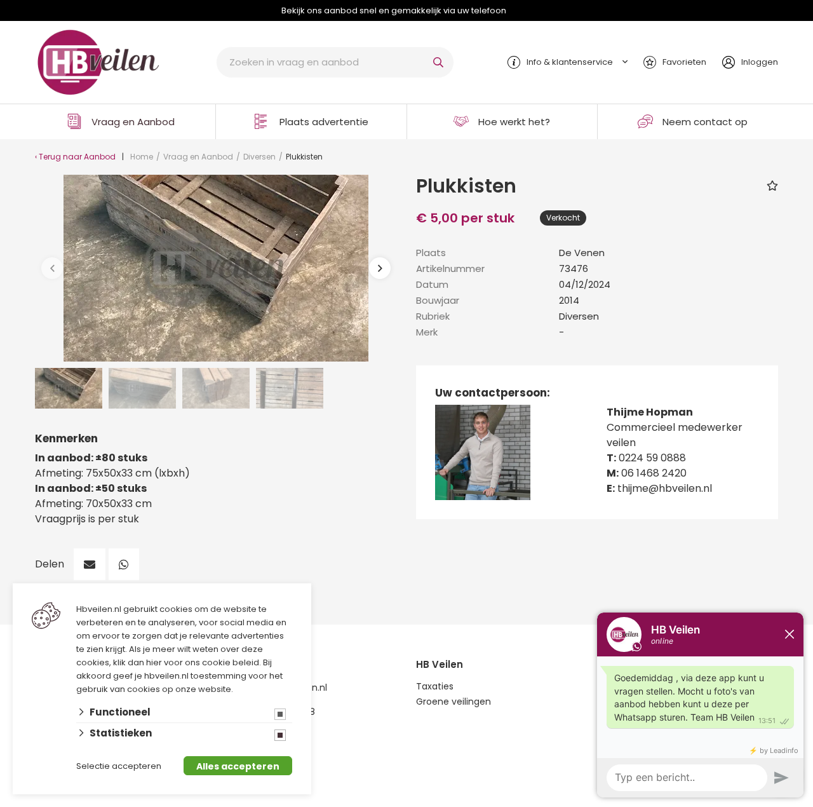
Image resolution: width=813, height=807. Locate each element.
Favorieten (684, 62)
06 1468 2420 (654, 473)
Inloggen (759, 62)
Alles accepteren (237, 766)
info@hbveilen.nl (290, 687)
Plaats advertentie (323, 121)
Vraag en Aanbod (133, 121)
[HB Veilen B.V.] (98, 61)
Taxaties (435, 686)
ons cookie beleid (222, 662)
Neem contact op (705, 121)
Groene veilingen (453, 701)
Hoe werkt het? (514, 121)
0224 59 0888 (652, 458)
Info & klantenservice (570, 62)
